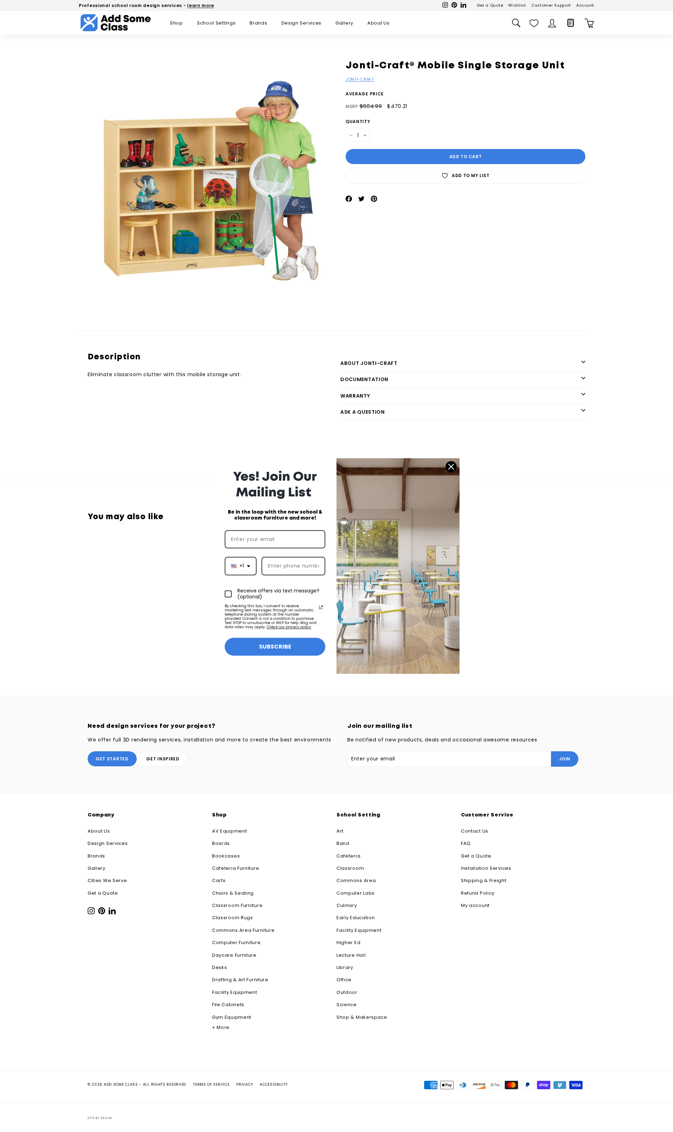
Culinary (346, 905)
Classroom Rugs (232, 917)
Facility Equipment (234, 992)
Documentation (364, 379)
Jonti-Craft (360, 79)
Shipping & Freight (484, 880)
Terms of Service (211, 1084)
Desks (219, 967)
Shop (176, 23)
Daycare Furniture (234, 955)
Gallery (344, 23)
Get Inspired (162, 759)
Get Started (112, 759)
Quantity (358, 121)
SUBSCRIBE (275, 647)
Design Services (301, 23)
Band (342, 843)
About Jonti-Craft (368, 363)
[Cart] (589, 23)
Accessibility (273, 1084)
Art (340, 831)
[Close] (451, 466)
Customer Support (551, 5)
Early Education (355, 917)
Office (344, 979)
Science (346, 1004)
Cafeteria (348, 856)
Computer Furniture (236, 942)
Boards (221, 843)
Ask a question (362, 411)
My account (475, 905)
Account (585, 5)
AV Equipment (229, 831)
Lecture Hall (351, 955)
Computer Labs (355, 893)
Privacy (244, 1084)
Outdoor (347, 992)
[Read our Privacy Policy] (321, 607)
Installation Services (486, 868)
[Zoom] (210, 181)
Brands (258, 23)
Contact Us (474, 831)
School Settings (216, 23)
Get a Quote (490, 5)
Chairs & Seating (233, 893)
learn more (200, 5)
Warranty (355, 395)
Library (344, 967)
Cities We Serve (107, 880)
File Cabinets (228, 1004)
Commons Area (356, 880)
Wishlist (517, 5)
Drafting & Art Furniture (240, 979)
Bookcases (226, 856)
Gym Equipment (231, 1017)
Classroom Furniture (237, 905)
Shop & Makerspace (361, 1017)
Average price (365, 94)
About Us (378, 23)
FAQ (466, 843)
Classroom (350, 868)
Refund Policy (478, 893)
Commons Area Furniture (243, 930)
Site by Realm (100, 1118)
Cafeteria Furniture (235, 868)
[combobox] (241, 566)
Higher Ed (348, 942)
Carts (219, 880)
